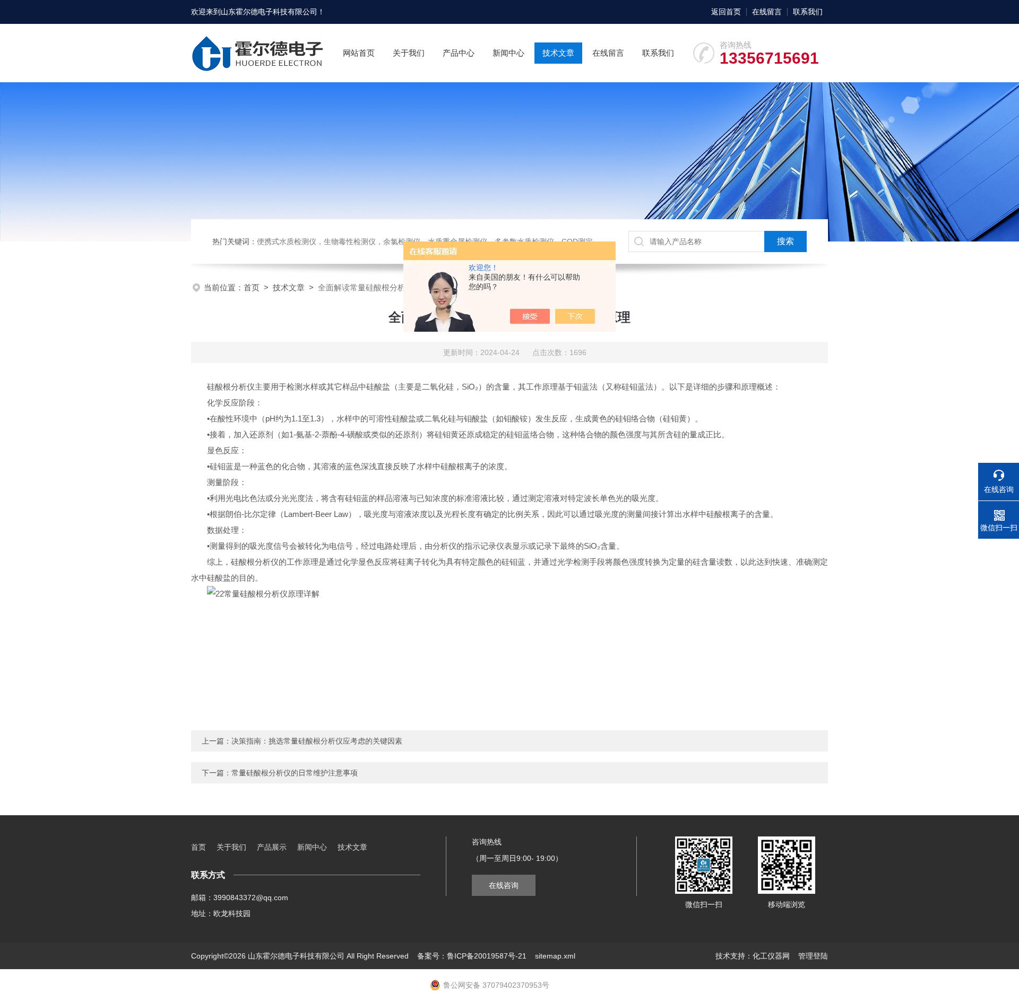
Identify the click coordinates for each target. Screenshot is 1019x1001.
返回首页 (726, 11)
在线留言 (767, 11)
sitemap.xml (555, 956)
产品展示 (272, 847)
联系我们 (808, 11)
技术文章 (558, 52)
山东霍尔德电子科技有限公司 (269, 11)
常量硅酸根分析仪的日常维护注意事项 (294, 773)
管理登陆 (813, 956)
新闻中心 (508, 52)
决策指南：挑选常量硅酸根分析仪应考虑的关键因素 (316, 741)
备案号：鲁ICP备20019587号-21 (471, 956)
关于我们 (409, 52)
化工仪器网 (771, 956)
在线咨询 (504, 885)
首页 (252, 287)
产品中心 (458, 52)
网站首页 (359, 52)
